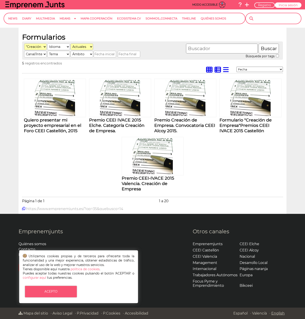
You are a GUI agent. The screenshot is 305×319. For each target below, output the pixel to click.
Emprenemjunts (41, 231)
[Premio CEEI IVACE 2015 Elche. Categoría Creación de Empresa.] (120, 115)
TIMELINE (189, 18)
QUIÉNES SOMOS (213, 18)
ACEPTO (50, 291)
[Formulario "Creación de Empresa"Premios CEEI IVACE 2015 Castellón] (250, 115)
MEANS (65, 18)
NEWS (12, 18)
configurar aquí (34, 277)
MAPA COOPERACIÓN (96, 18)
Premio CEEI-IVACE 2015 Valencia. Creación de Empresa (148, 183)
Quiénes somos (32, 244)
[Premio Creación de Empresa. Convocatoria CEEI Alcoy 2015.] (185, 115)
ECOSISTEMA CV (129, 18)
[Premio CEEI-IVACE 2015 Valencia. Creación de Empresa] (153, 173)
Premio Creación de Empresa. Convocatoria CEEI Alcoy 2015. (184, 125)
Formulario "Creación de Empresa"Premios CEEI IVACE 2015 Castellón (245, 125)
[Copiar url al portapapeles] (23, 209)
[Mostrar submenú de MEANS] (75, 22)
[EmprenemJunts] (35, 7)
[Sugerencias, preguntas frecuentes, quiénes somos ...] (240, 5)
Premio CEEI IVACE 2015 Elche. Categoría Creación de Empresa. (116, 125)
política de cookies (85, 269)
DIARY (26, 18)
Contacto (27, 249)
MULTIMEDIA (45, 18)
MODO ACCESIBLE (205, 4)
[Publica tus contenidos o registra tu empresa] (247, 5)
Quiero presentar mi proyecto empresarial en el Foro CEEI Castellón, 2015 (52, 125)
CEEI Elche (249, 244)
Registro (264, 5)
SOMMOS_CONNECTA (161, 18)
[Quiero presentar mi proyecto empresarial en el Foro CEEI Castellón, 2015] (55, 115)
